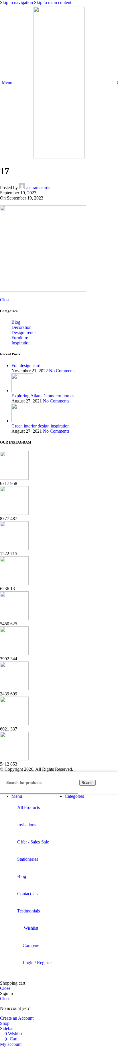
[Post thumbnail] (22, 390)
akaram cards (38, 187)
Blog (15, 322)
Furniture (19, 337)
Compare (31, 945)
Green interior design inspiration (40, 425)
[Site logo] (59, 156)
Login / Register (37, 962)
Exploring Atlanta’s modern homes (42, 395)
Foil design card (25, 365)
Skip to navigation (17, 2)
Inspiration (21, 342)
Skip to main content (52, 2)
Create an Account (17, 1018)
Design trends (23, 332)
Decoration (21, 327)
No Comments (62, 370)
